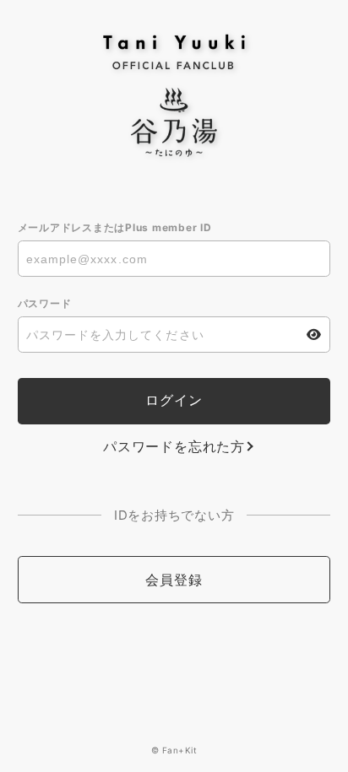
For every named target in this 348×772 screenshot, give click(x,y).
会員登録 (173, 579)
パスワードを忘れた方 (174, 446)
